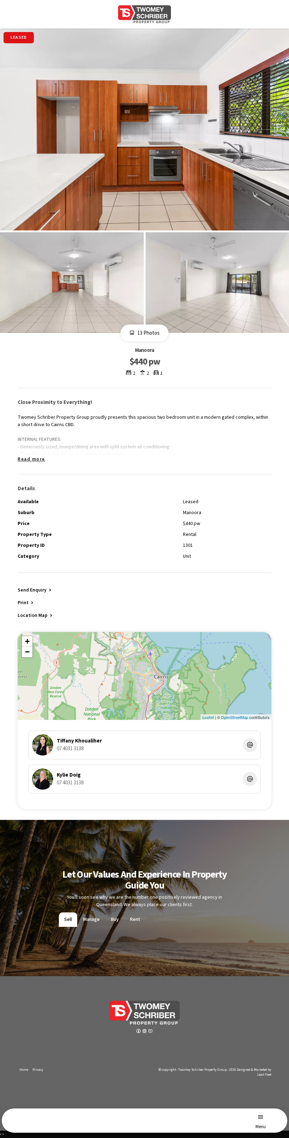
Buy (115, 919)
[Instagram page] (145, 1031)
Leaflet (208, 717)
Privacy (37, 1069)
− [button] (27, 651)
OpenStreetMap (234, 717)
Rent (135, 919)
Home (23, 1069)
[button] (26, 602)
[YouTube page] (150, 1031)
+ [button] (27, 641)
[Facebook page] (139, 1031)
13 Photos (148, 333)
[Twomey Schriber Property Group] (144, 14)
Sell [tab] (68, 919)
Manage (91, 919)
